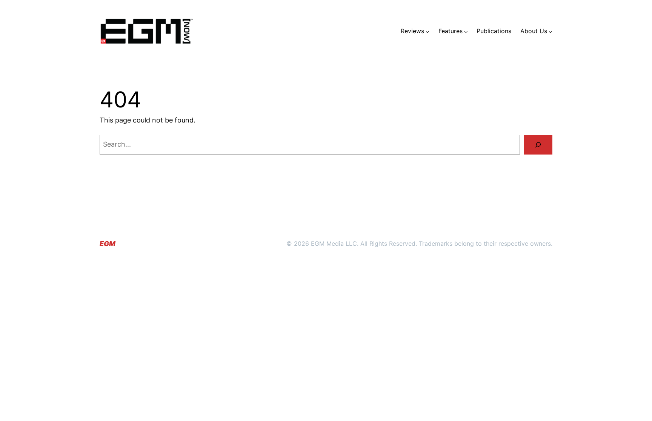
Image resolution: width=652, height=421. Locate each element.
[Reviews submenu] (427, 31)
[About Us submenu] (550, 31)
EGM (107, 244)
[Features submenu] (466, 31)
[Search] (538, 145)
